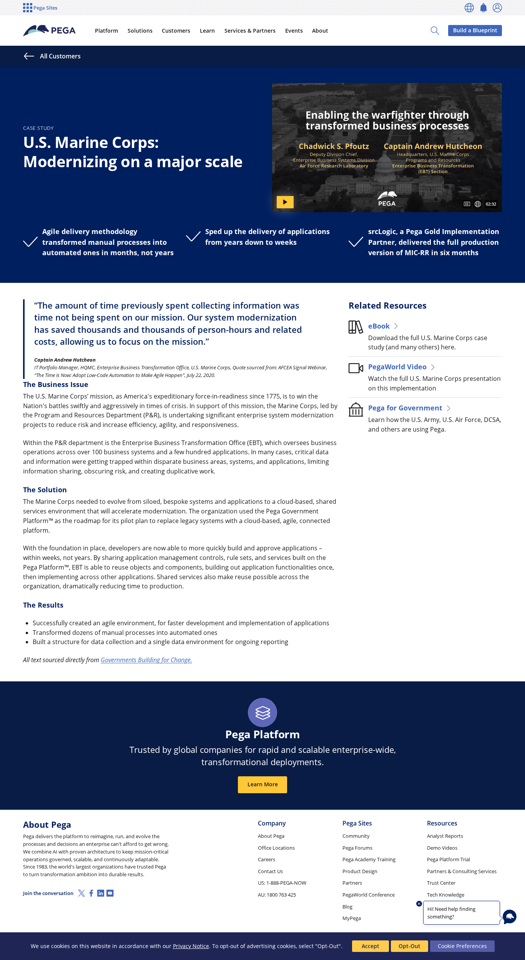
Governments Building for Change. (146, 660)
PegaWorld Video (397, 366)
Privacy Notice (191, 946)
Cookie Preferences (462, 946)
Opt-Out (409, 946)
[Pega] (49, 30)
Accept (370, 946)
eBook (379, 326)
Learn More (263, 784)
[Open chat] (509, 917)
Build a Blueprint (475, 30)
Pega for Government (405, 407)
